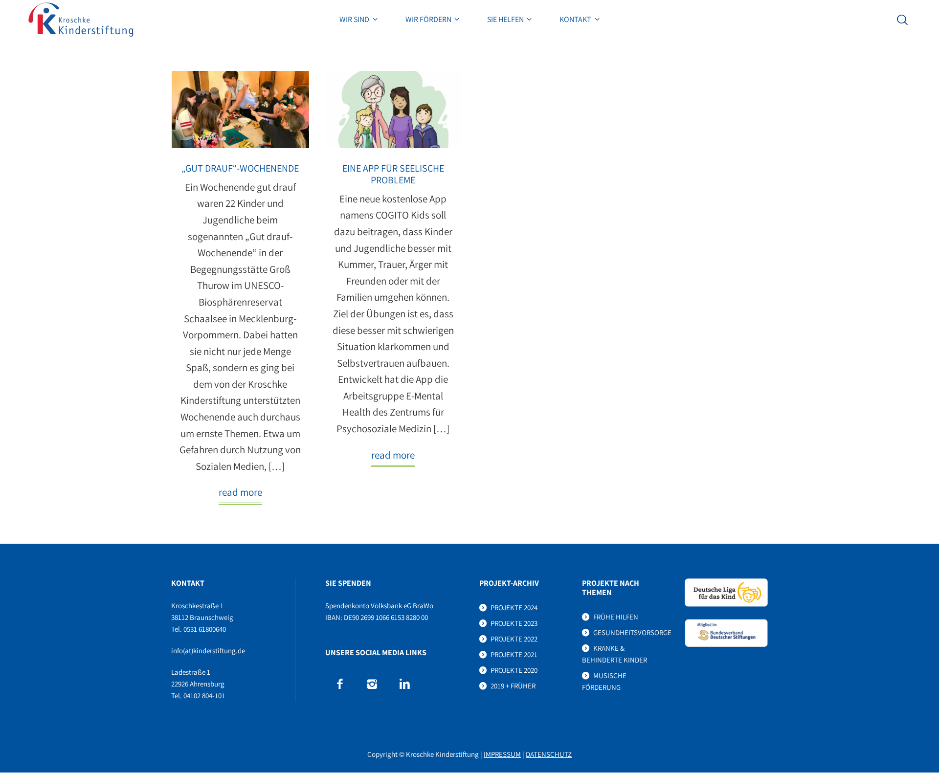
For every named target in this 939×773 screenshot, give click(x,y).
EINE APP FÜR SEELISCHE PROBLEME (393, 174)
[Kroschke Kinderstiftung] (80, 19)
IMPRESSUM (502, 754)
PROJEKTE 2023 (514, 623)
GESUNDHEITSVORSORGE (632, 632)
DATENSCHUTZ (549, 754)
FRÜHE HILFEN (615, 616)
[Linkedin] (404, 684)
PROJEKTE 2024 (514, 607)
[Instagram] (372, 684)
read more (240, 492)
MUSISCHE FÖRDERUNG (604, 681)
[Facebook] (339, 684)
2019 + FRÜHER (513, 685)
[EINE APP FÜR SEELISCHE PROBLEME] (393, 109)
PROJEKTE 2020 (514, 670)
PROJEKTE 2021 (514, 654)
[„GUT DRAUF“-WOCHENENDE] (240, 109)
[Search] (902, 19)
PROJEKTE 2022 (514, 638)
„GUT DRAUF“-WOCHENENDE (240, 168)
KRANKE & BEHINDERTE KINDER (614, 653)
